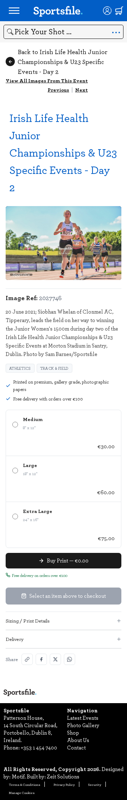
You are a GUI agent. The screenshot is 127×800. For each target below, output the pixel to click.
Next (81, 89)
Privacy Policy (64, 784)
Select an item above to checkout (67, 595)
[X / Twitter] (55, 659)
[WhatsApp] (69, 659)
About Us (78, 739)
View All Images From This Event (47, 80)
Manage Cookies (22, 792)
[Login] (107, 10)
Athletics (20, 368)
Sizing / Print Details (28, 620)
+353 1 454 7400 (39, 747)
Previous (58, 89)
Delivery (15, 639)
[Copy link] (27, 659)
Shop (73, 732)
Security (94, 784)
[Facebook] (41, 659)
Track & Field (54, 368)
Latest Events (82, 717)
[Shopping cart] (119, 10)
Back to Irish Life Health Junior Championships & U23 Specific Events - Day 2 (62, 61)
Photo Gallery (83, 725)
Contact (76, 747)
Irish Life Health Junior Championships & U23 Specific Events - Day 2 (63, 152)
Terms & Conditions (24, 784)
